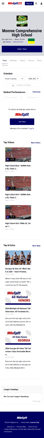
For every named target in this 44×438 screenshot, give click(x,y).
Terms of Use (32, 427)
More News (36, 246)
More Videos (35, 143)
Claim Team (22, 49)
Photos (31, 60)
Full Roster (36, 92)
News (39, 60)
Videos (22, 60)
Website (8, 42)
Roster (5, 65)
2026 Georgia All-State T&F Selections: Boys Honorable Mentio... (18, 351)
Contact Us (10, 427)
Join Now (22, 122)
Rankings (13, 60)
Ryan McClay (34, 422)
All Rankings (36, 401)
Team (4, 60)
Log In (31, 128)
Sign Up (29, 3)
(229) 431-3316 (18, 42)
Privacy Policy (21, 427)
